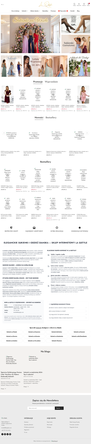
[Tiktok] (8, 434)
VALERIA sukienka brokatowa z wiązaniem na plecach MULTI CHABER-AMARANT (53, 186)
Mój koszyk (49, 424)
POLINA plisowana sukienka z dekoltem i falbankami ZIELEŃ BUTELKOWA (83, 106)
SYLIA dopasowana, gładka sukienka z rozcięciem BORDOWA (22, 215)
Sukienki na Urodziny (11, 341)
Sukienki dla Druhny (57, 332)
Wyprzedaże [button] (51, 81)
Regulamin (26, 430)
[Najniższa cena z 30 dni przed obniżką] (13, 110)
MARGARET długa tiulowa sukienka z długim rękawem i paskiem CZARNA (7, 186)
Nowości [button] (39, 117)
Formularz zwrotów (74, 424)
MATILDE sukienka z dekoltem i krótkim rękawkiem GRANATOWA (7, 106)
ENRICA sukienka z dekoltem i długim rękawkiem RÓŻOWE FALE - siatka (53, 106)
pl (1, 4)
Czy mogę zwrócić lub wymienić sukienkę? (59, 314)
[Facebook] (2, 434)
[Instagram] (5, 434)
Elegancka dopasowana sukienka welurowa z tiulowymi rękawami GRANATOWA (33, 152)
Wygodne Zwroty (74, 427)
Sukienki (5, 268)
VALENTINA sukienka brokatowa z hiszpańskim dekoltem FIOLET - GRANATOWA (66, 186)
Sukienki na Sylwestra (34, 336)
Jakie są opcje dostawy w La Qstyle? (57, 311)
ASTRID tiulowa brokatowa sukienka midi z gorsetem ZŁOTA (22, 186)
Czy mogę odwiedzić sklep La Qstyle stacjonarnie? (61, 317)
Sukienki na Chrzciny (11, 336)
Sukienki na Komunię (79, 332)
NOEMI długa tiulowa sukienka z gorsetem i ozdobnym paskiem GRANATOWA (68, 215)
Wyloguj (49, 427)
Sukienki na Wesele (12, 332)
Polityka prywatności (29, 427)
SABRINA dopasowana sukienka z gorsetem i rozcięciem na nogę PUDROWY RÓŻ (36, 215)
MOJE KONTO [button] (51, 418)
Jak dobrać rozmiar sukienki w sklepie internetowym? (61, 307)
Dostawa (26, 422)
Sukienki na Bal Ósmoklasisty (79, 336)
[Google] (10, 434)
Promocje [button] (38, 81)
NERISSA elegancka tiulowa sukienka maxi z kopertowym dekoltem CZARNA (56, 152)
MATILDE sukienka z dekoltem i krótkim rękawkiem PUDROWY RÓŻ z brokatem (22, 106)
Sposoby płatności (28, 424)
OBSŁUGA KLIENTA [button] (76, 418)
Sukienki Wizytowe (57, 341)
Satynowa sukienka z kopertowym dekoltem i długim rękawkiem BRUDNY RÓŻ (67, 106)
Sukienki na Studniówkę (56, 336)
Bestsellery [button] (51, 117)
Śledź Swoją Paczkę (74, 422)
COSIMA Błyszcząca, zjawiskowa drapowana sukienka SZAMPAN (82, 215)
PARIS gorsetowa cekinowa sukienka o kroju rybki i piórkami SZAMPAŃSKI (52, 215)
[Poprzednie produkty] (4, 93)
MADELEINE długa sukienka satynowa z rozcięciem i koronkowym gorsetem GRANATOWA (37, 186)
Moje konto (49, 422)
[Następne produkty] (87, 93)
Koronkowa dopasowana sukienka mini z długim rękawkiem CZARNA (10, 152)
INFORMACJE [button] (28, 418)
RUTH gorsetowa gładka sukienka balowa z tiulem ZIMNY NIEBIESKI (6, 215)
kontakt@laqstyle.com (6, 428)
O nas (25, 432)
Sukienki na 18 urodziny (34, 341)
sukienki (7, 280)
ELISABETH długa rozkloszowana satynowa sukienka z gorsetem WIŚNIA (83, 186)
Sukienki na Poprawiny (34, 332)
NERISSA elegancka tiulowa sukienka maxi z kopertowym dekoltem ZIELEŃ (78, 152)
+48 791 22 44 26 (5, 430)
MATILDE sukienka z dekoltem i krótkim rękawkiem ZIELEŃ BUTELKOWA (37, 106)
